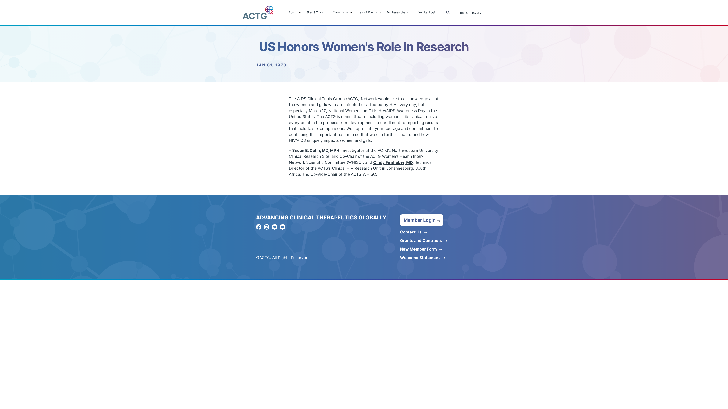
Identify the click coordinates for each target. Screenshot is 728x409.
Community (340, 12)
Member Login (427, 12)
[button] (421, 220)
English (464, 12)
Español (476, 12)
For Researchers (397, 12)
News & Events (367, 12)
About (292, 12)
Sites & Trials (314, 12)
